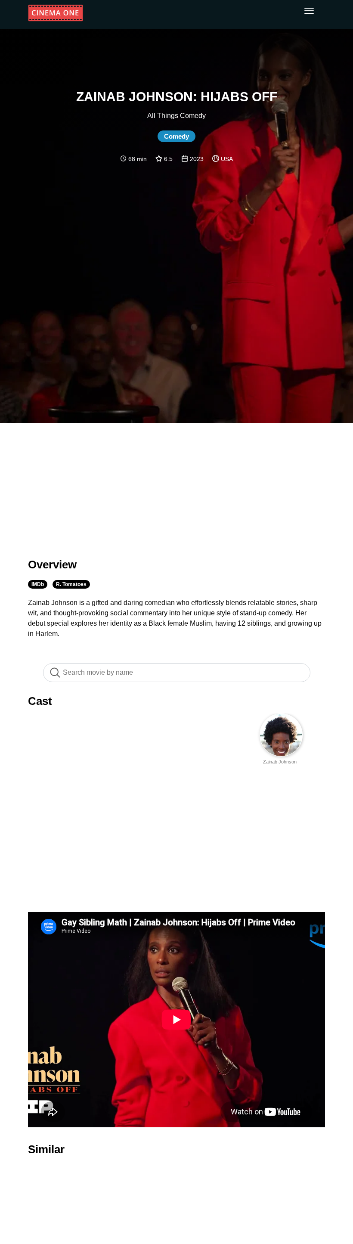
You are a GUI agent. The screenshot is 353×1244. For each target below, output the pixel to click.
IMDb (37, 584)
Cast (40, 701)
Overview (52, 564)
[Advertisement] (176, 485)
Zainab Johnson (280, 761)
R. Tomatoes (71, 584)
